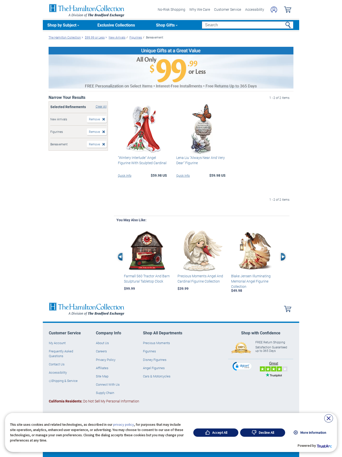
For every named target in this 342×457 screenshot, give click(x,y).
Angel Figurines (154, 368)
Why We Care (199, 9)
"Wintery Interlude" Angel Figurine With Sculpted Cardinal (142, 160)
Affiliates (102, 368)
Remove (94, 119)
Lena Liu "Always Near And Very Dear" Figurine (200, 160)
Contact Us (57, 364)
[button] (243, 366)
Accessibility (254, 9)
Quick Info (124, 175)
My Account (57, 343)
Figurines (149, 351)
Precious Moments (156, 343)
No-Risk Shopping (171, 9)
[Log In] (274, 10)
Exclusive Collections (116, 25)
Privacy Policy (105, 359)
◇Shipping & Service (63, 380)
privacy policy (123, 424)
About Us (102, 343)
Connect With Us (108, 384)
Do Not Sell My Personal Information (94, 401)
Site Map (102, 376)
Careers (101, 351)
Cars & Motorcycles (156, 376)
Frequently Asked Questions (61, 353)
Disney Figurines (154, 359)
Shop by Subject (61, 25)
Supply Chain (105, 392)
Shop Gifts (165, 25)
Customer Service (227, 9)
